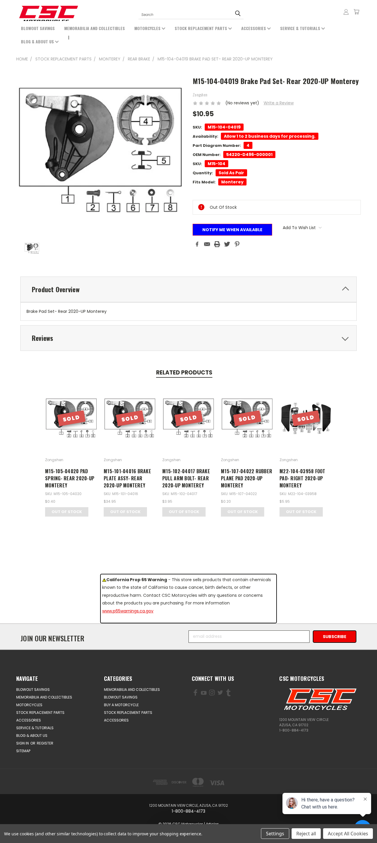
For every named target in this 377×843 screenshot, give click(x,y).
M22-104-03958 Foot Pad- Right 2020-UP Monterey (302, 478)
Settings (275, 833)
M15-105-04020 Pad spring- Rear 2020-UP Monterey (69, 478)
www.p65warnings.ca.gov (127, 611)
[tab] (188, 289)
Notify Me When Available (232, 230)
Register (45, 743)
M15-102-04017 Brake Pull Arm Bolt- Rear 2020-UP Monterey (186, 478)
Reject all (306, 833)
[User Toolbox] (346, 12)
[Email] (207, 244)
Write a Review (279, 103)
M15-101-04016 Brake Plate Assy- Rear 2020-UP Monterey (127, 478)
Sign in (23, 743)
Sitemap (23, 750)
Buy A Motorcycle (121, 704)
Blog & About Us (38, 41)
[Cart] (356, 12)
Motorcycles (148, 28)
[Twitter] (227, 244)
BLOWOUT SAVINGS (38, 28)
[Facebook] (197, 244)
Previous (29, 824)
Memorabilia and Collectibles (94, 28)
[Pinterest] (237, 244)
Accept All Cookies (348, 833)
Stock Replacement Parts (201, 28)
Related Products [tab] (184, 373)
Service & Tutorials (300, 28)
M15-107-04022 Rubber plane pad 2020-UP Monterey (246, 478)
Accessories (254, 28)
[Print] (217, 244)
